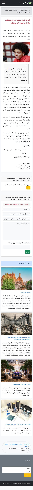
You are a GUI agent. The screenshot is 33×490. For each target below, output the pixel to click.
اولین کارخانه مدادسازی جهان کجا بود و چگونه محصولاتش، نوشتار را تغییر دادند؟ (19, 338)
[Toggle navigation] (3, 3)
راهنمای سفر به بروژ (25, 292)
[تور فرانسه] (25, 3)
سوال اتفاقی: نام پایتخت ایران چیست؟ (19, 243)
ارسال (27, 252)
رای (28, 188)
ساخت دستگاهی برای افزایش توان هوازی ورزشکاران (17, 424)
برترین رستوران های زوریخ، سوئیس (21, 384)
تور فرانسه (9, 69)
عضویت (27, 475)
